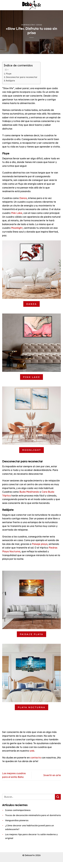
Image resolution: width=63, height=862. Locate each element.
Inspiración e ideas (31, 25)
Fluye (8, 73)
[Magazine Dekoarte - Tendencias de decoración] (31, 5)
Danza (23, 198)
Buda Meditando (29, 491)
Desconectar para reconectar (21, 77)
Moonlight (17, 227)
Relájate (10, 80)
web (31, 750)
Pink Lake (16, 213)
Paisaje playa (39, 544)
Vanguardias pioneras (16, 820)
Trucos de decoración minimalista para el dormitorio (33, 815)
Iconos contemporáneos (17, 810)
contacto (35, 757)
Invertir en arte (52, 775)
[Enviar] (58, 797)
